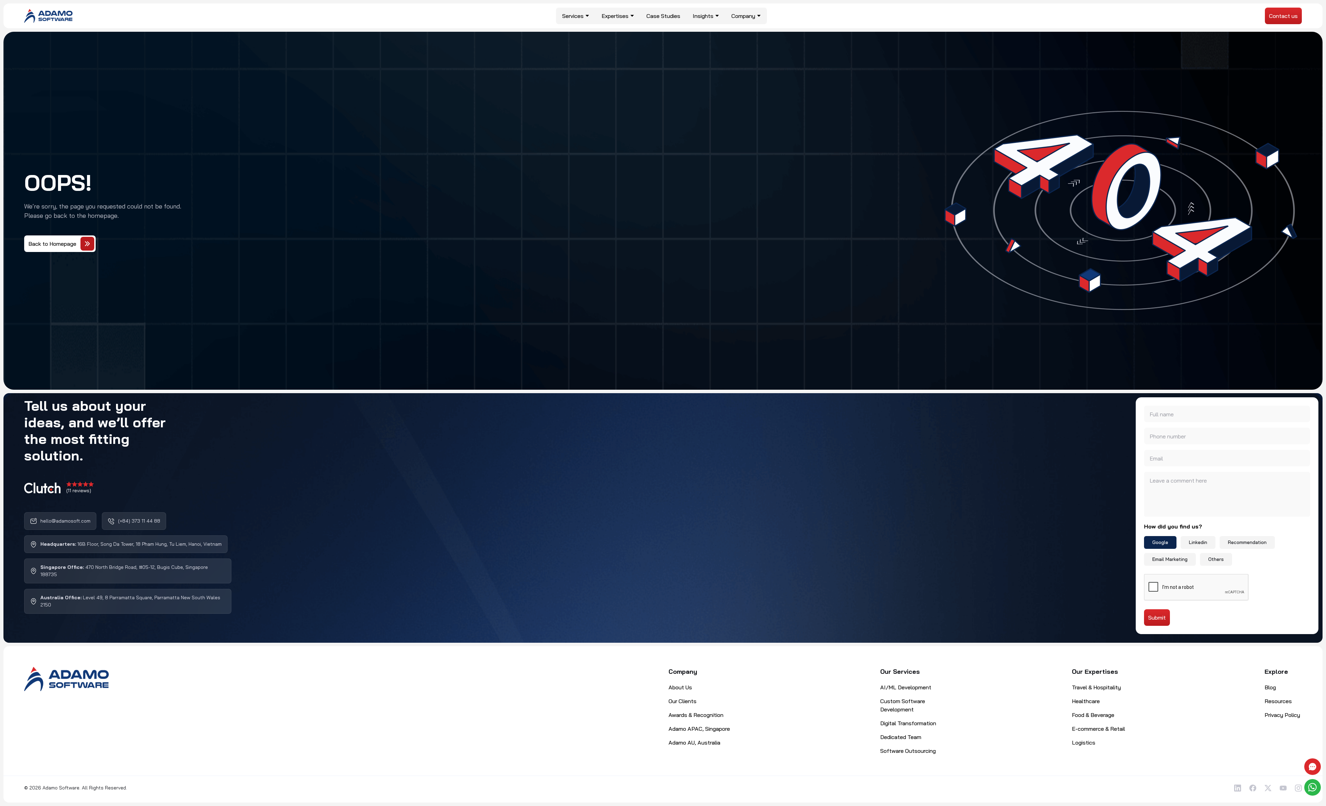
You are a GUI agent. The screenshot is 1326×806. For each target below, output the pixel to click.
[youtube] (1283, 788)
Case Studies (663, 15)
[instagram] (1298, 788)
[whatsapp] (1313, 787)
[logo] (48, 15)
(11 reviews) (78, 490)
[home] (66, 679)
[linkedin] (1237, 788)
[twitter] (1268, 788)
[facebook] (1252, 788)
